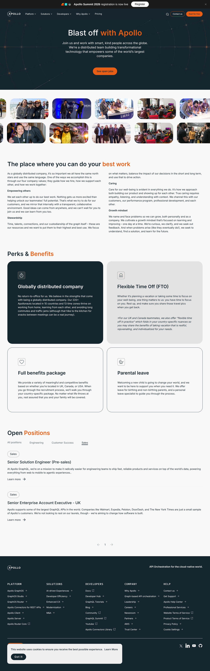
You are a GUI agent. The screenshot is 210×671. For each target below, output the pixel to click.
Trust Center (131, 629)
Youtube (89, 624)
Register (140, 4)
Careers (129, 607)
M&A (48, 613)
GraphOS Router (15, 602)
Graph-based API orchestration (140, 596)
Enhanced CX (53, 602)
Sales (85, 442)
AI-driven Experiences (57, 591)
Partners (129, 618)
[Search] (167, 14)
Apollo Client (13, 613)
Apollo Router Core (17, 624)
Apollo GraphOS (15, 591)
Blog (87, 607)
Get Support (170, 596)
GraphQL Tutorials (94, 602)
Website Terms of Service (177, 613)
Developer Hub (93, 596)
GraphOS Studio (15, 596)
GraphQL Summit (94, 618)
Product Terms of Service (177, 618)
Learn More (111, 649)
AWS (127, 624)
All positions (14, 442)
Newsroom (130, 613)
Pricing (98, 14)
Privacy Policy (171, 624)
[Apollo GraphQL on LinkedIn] (187, 645)
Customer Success (62, 442)
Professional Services (175, 607)
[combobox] (167, 14)
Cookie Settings (172, 629)
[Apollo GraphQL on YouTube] (194, 645)
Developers (63, 14)
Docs (88, 591)
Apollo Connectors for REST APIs (24, 607)
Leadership (130, 602)
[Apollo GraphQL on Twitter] (181, 645)
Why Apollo (82, 14)
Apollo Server (14, 618)
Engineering (37, 442)
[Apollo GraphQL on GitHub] (200, 645)
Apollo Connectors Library (98, 629)
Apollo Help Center (173, 602)
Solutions (45, 14)
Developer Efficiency (56, 596)
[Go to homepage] (13, 14)
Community (91, 613)
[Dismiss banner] (205, 4)
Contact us (169, 591)
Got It (18, 656)
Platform (29, 14)
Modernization (53, 607)
